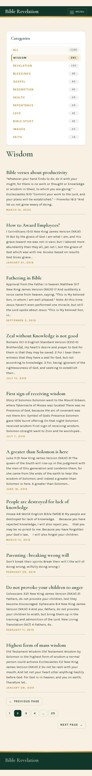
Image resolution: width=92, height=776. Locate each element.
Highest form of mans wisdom (36, 645)
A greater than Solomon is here (37, 452)
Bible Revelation (22, 11)
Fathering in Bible (24, 278)
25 (53, 713)
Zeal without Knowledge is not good (42, 336)
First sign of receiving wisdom (35, 394)
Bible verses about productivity (36, 173)
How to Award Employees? (33, 225)
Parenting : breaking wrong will (37, 555)
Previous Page (24, 701)
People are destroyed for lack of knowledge (37, 505)
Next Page (71, 724)
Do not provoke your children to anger (44, 587)
